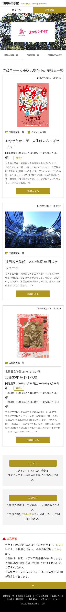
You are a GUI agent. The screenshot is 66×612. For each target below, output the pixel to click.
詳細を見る (33, 191)
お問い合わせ (57, 596)
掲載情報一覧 (8, 596)
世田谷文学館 (25, 3)
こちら (58, 549)
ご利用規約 (28, 514)
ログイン (16, 10)
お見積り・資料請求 (15, 599)
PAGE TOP (33, 585)
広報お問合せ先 (55, 55)
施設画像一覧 (33, 55)
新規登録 (49, 10)
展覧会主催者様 (24, 596)
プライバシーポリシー (50, 599)
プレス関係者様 (41, 596)
